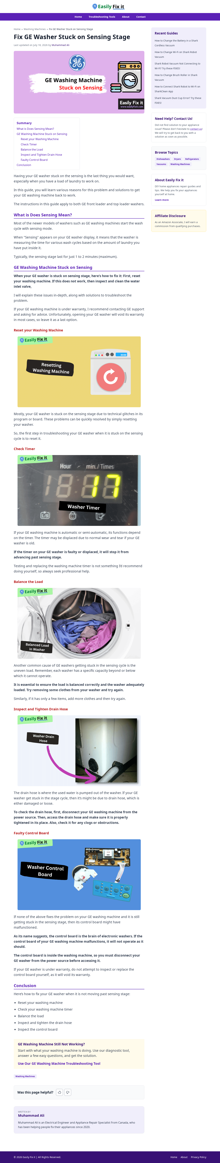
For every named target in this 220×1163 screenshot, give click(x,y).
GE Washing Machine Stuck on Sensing (42, 134)
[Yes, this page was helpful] (59, 1092)
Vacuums (161, 164)
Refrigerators (192, 159)
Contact (141, 16)
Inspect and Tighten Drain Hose (41, 155)
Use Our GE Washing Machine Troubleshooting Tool (59, 1063)
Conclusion (24, 165)
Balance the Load (32, 149)
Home (78, 16)
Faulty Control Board (34, 160)
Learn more (162, 199)
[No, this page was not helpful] (67, 1092)
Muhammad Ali (60, 45)
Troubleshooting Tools (102, 16)
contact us (196, 128)
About (125, 16)
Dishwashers (163, 159)
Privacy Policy (198, 1157)
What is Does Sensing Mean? (35, 129)
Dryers (177, 159)
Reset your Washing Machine (40, 139)
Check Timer (29, 144)
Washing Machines (35, 29)
